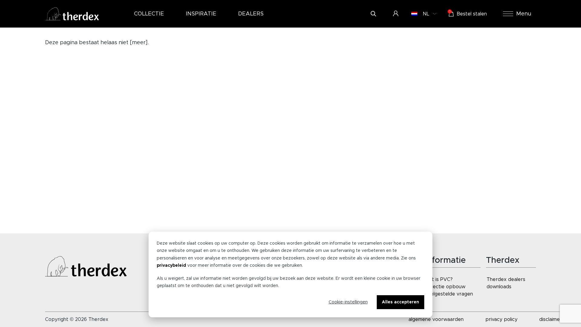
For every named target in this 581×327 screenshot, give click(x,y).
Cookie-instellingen (348, 302)
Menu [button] (523, 14)
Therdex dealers (506, 279)
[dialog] (290, 274)
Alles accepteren (400, 302)
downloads (499, 286)
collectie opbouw (445, 286)
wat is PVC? (439, 279)
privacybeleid (171, 265)
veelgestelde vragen (449, 294)
